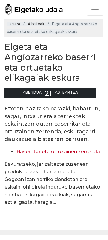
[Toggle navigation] (95, 10)
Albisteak (36, 24)
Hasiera (13, 24)
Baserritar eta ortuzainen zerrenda (58, 151)
